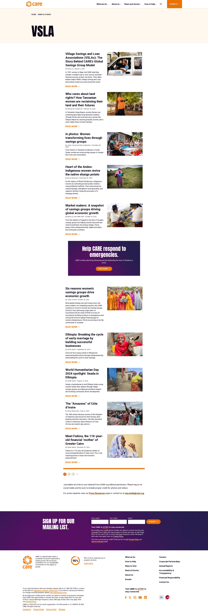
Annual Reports (166, 566)
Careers (162, 557)
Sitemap (62, 609)
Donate (128, 579)
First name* (95, 518)
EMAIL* (130, 518)
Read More (71, 86)
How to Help (130, 561)
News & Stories (44, 14)
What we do (102, 4)
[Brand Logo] (34, 4)
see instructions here (58, 592)
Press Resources (97, 493)
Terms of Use (51, 609)
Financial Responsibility (169, 577)
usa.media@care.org (134, 493)
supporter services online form (46, 590)
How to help (150, 4)
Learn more (88, 563)
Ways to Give (130, 566)
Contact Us (164, 582)
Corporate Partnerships (169, 561)
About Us (129, 575)
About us (115, 4)
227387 (106, 527)
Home (33, 14)
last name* (114, 518)
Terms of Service (97, 542)
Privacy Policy (118, 536)
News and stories (132, 4)
